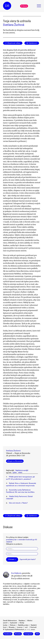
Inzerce (19, 627)
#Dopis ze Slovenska (15, 461)
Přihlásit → (12, 559)
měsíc (20, 472)
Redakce (22, 621)
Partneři (33, 627)
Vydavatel (13, 623)
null (26, 627)
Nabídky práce (23, 625)
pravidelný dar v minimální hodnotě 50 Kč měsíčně (21, 541)
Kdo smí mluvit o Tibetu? (18, 503)
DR (7, 6)
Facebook (7, 634)
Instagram (28, 634)
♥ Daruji (24, 6)
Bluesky (12, 627)
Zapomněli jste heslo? (28, 559)
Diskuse (12, 625)
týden (15, 472)
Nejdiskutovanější (21, 470)
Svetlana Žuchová (13, 25)
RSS (37, 634)
